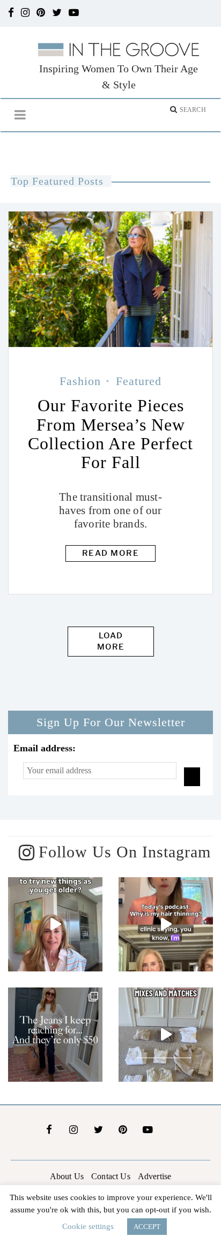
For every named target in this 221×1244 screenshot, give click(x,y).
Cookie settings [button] (88, 1226)
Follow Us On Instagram (125, 852)
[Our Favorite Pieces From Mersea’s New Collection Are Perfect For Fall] (110, 279)
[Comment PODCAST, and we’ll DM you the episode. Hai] (166, 924)
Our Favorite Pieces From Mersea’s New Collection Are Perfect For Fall (110, 434)
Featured (138, 381)
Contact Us (110, 1176)
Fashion (80, 381)
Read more (110, 553)
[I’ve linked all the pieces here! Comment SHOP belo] (166, 1034)
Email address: (44, 748)
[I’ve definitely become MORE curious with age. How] (55, 924)
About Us (67, 1176)
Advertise (154, 1176)
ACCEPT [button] (147, 1227)
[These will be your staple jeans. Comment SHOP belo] (55, 1034)
